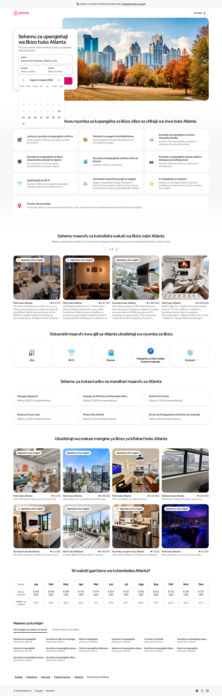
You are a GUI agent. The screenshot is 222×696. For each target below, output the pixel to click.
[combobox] (45, 61)
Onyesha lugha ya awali (133, 4)
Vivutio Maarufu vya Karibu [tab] (65, 629)
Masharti (50, 690)
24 (23, 117)
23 (59, 111)
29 (53, 117)
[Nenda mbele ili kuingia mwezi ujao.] (59, 80)
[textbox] (32, 71)
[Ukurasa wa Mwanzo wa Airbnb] (21, 13)
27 (41, 117)
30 (59, 117)
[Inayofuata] (116, 249)
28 (47, 117)
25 (29, 117)
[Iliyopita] (105, 249)
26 (35, 117)
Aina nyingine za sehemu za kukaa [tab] (30, 629)
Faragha (39, 690)
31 (23, 123)
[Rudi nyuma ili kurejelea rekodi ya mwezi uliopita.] (24, 80)
